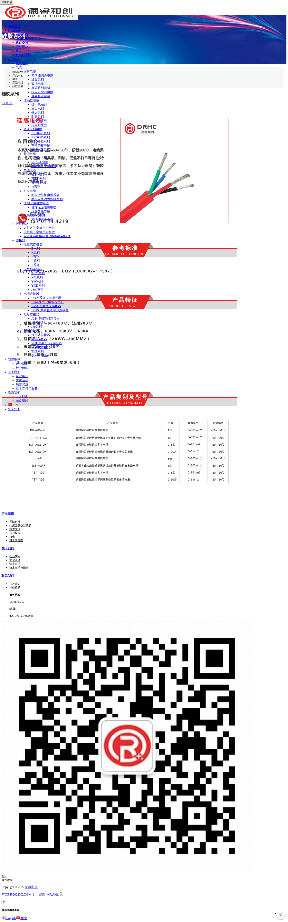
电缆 (19, 67)
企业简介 (22, 376)
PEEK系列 (38, 178)
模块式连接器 (40, 347)
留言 (42, 894)
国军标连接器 (33, 269)
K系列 (35, 252)
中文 (23, 918)
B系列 (35, 248)
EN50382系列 (40, 141)
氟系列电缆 (39, 182)
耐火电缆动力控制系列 (47, 199)
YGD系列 (38, 285)
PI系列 (35, 186)
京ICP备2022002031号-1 (18, 894)
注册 (17, 409)
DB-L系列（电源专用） (47, 302)
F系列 (35, 256)
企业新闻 (22, 363)
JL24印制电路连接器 (45, 318)
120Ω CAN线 (40, 158)
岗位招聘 (22, 400)
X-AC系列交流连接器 (46, 306)
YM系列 (37, 277)
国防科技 (22, 34)
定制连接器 (31, 330)
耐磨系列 (37, 116)
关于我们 (8, 548)
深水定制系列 (40, 355)
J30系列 (36, 326)
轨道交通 (22, 42)
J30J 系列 (38, 322)
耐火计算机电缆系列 (45, 195)
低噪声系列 (39, 121)
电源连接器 (31, 293)
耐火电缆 (30, 191)
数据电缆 (37, 83)
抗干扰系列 (39, 104)
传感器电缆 (31, 100)
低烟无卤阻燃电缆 (36, 203)
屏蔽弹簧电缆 (40, 96)
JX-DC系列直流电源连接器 (50, 310)
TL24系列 (38, 273)
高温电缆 (30, 170)
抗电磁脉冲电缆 (42, 92)
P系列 (35, 265)
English (10, 918)
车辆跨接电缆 (40, 145)
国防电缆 (30, 71)
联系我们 (8, 575)
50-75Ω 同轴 (39, 162)
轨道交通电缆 (33, 129)
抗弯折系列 (39, 125)
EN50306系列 (40, 137)
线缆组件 (22, 63)
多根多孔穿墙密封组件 (39, 228)
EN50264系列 (40, 133)
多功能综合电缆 (42, 75)
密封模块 (22, 46)
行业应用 (8, 513)
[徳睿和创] (39, 19)
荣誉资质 (22, 384)
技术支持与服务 (27, 388)
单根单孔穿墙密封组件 (39, 232)
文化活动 (22, 380)
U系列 (35, 261)
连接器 (20, 240)
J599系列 (37, 289)
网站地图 (53, 894)
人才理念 (22, 396)
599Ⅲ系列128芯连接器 (46, 343)
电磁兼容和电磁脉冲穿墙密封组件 (47, 236)
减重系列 (37, 79)
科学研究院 (23, 55)
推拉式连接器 (33, 244)
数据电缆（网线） (43, 166)
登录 (11, 409)
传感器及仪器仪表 (28, 38)
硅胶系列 (37, 174)
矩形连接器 (31, 314)
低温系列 (37, 112)
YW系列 (37, 281)
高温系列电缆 (40, 88)
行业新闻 (22, 368)
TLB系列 (37, 351)
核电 (19, 51)
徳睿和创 (31, 887)
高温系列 (37, 108)
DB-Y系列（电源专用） (47, 298)
